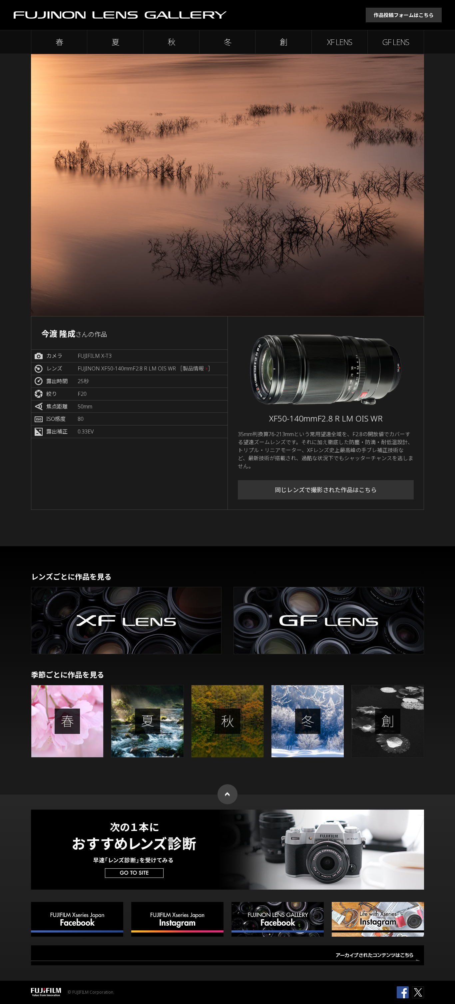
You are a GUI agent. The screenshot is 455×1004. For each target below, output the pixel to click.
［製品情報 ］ (195, 368)
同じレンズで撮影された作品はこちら (326, 490)
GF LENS (395, 42)
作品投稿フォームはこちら (404, 15)
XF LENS (339, 42)
